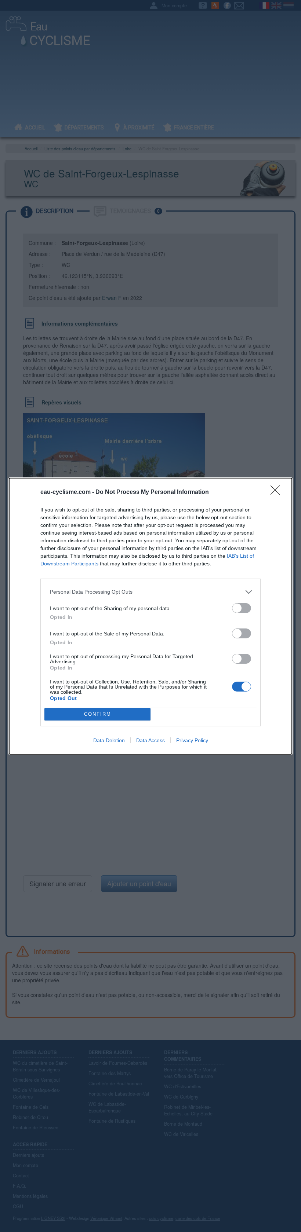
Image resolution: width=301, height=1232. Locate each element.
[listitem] (150, 592)
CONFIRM (97, 714)
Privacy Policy (192, 740)
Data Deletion (109, 740)
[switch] (241, 608)
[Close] (277, 492)
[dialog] (150, 616)
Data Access (150, 740)
